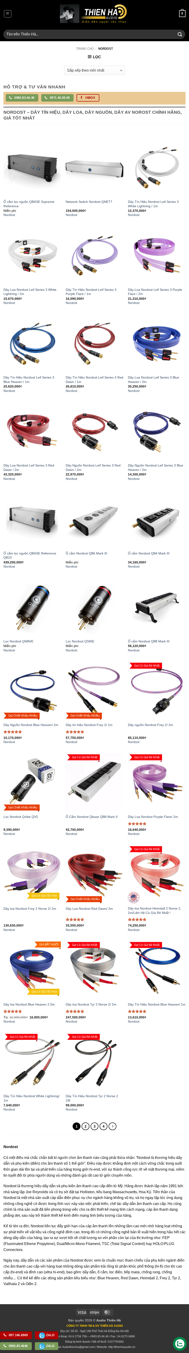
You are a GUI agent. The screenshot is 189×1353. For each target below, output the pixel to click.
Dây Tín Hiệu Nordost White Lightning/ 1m (31, 1098)
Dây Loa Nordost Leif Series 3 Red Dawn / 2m (28, 468)
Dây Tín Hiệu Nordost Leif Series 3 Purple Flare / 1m (91, 292)
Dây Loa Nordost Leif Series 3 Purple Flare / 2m (155, 292)
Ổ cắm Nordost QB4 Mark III (148, 553)
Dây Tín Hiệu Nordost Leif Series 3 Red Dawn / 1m (94, 380)
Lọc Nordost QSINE (80, 641)
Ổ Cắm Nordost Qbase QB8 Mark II (92, 817)
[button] (7, 13)
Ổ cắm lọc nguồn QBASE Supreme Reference (28, 204)
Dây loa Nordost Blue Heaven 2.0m (29, 1004)
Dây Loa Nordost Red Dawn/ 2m (89, 908)
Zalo (50, 1335)
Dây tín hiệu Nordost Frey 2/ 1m (89, 725)
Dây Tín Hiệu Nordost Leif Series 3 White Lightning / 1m (153, 204)
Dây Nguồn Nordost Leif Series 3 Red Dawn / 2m (93, 468)
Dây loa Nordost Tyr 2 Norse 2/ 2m (91, 1004)
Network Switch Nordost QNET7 (89, 202)
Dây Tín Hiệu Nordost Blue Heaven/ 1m (157, 1004)
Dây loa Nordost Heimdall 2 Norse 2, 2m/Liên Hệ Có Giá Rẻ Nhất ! (154, 911)
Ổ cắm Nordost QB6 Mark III (86, 553)
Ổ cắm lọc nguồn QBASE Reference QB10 (29, 555)
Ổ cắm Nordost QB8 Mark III (148, 641)
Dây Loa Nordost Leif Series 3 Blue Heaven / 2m (153, 380)
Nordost (9, 215)
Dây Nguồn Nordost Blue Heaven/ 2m (30, 725)
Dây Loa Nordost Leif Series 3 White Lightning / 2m (29, 292)
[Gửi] (180, 34)
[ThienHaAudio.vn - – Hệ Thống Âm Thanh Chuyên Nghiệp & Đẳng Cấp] (93, 13)
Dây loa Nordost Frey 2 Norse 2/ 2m (29, 908)
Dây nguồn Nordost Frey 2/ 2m (150, 725)
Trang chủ (85, 48)
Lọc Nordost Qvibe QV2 (20, 817)
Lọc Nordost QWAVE (18, 641)
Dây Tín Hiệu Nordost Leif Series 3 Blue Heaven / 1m (28, 380)
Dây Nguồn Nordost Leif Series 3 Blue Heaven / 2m (155, 468)
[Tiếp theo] (112, 1126)
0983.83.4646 (18, 1346)
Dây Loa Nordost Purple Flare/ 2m (153, 817)
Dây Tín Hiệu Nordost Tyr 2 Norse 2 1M (92, 1098)
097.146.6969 (18, 1335)
